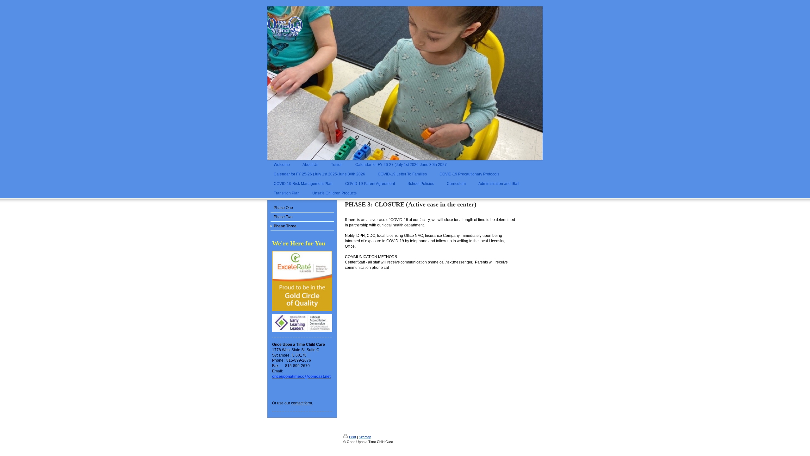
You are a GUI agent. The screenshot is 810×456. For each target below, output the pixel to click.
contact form (301, 403)
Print (352, 437)
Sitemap (365, 437)
